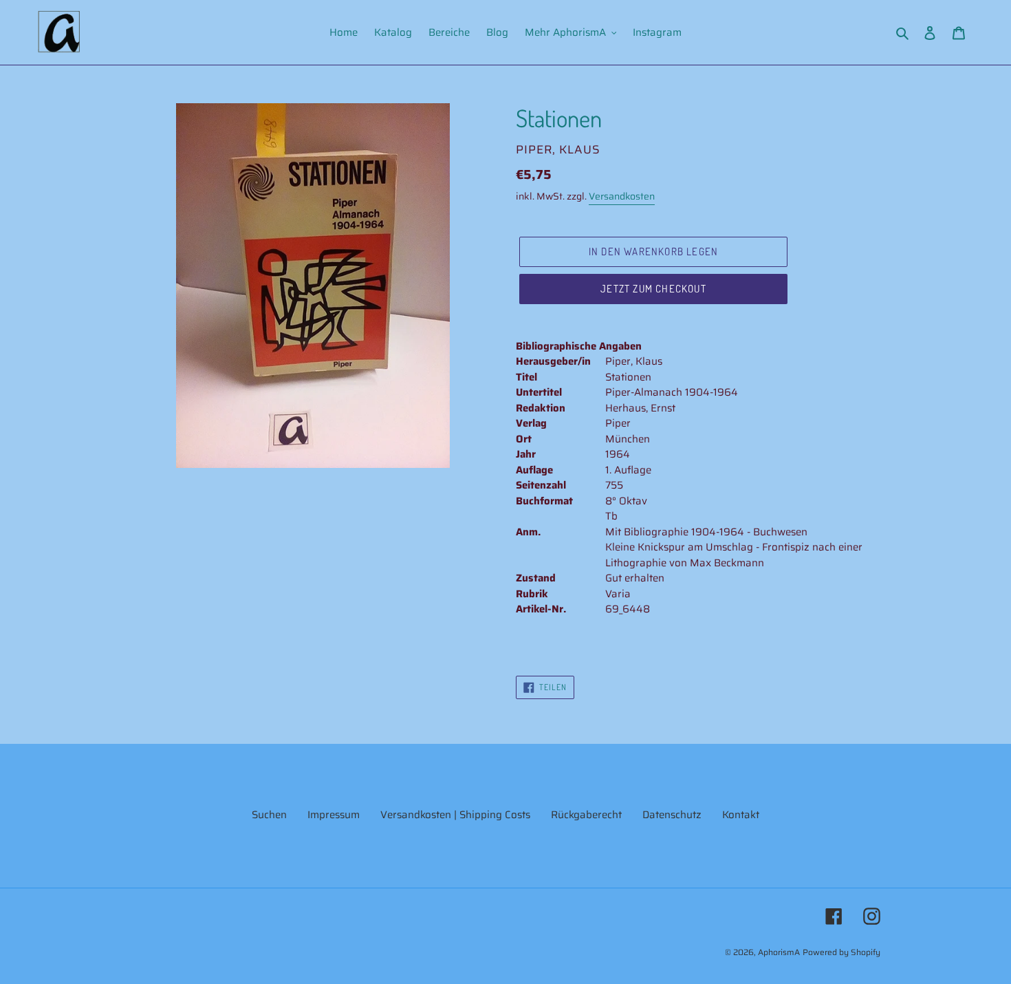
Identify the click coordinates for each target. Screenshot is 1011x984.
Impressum (333, 814)
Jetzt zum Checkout (653, 288)
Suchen (269, 814)
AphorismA (779, 952)
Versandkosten (622, 196)
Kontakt (740, 814)
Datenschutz (672, 814)
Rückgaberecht (586, 814)
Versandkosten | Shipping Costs (455, 814)
